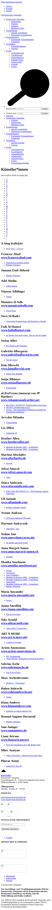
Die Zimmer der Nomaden (16, 346)
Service (9, 6)
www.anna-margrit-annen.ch (19, 551)
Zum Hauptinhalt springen (11, 2)
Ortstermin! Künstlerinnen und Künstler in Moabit (26, 321)
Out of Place (11, 311)
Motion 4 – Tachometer (15, 683)
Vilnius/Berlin (11, 423)
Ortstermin (15, 42)
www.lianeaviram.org (15, 739)
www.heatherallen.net (15, 441)
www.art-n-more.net (14, 637)
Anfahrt (9, 838)
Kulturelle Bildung (18, 46)
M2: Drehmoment (13, 656)
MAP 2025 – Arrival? (14, 249)
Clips (8, 477)
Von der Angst (12, 360)
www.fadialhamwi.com (15, 330)
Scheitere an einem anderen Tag (18, 711)
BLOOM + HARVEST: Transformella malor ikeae (26, 405)
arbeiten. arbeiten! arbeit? (16, 507)
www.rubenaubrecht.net (16, 691)
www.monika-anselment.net (19, 565)
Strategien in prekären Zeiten (17, 263)
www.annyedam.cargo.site (18, 537)
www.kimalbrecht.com (15, 368)
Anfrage (14, 49)
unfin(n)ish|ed (11, 286)
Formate (14, 64)
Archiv (9, 51)
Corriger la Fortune (13, 642)
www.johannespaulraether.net (20, 400)
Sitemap (9, 880)
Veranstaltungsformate (20, 163)
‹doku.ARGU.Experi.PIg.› (16, 628)
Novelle (9, 463)
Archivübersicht (17, 53)
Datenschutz (11, 878)
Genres (14, 67)
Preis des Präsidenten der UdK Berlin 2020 (23, 745)
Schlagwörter (16, 62)
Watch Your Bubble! (14, 374)
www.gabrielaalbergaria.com (20, 354)
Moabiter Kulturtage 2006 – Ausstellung (22, 577)
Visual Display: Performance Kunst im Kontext (25, 659)
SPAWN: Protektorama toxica (18, 407)
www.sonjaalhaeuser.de (16, 382)
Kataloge (14, 26)
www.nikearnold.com (14, 623)
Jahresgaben (16, 22)
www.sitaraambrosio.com (17, 486)
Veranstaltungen (12, 37)
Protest (8, 297)
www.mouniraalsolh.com (17, 305)
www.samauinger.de (14, 730)
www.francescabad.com (16, 257)
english (9, 11)
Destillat (9, 557)
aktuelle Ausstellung (19, 33)
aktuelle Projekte (17, 143)
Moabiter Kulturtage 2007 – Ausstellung (22, 447)
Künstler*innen (17, 60)
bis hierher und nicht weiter (17, 543)
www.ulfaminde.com (14, 502)
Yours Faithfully (12, 575)
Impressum (10, 876)
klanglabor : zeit (12, 529)
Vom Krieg (10, 573)
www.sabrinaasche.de (15, 667)
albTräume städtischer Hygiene (18, 518)
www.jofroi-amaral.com (16, 472)
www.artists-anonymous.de (18, 651)
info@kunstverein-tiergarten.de (13, 797)
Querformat (10, 582)
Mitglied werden (17, 28)
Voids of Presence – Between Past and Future (24, 755)
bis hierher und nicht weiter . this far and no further (26, 335)
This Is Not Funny (13, 614)
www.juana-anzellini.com (17, 609)
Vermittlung (10, 44)
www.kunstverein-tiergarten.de (13, 799)
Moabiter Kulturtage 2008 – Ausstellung (22, 580)
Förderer (14, 24)
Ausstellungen (11, 31)
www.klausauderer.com (16, 705)
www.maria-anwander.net (17, 595)
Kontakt (9, 9)
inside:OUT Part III (14, 766)
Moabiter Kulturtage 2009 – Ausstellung (22, 449)
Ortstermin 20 (11, 433)
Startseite (9, 116)
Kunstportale (11, 388)
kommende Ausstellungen (21, 35)
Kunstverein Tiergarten (15, 19)
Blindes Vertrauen (13, 265)
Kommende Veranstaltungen (22, 40)
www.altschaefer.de (13, 458)
